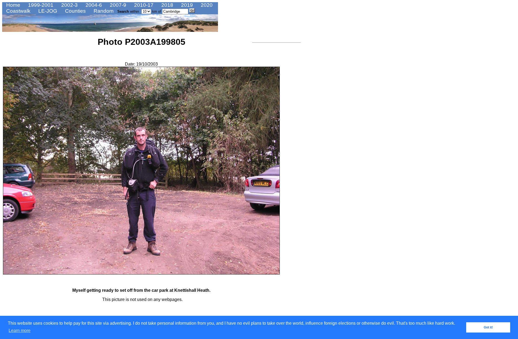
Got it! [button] (488, 327)
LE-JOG (47, 11)
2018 (166, 5)
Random (103, 11)
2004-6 (93, 5)
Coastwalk (17, 11)
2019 (186, 5)
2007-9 (117, 5)
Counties (75, 11)
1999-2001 (40, 5)
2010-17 (143, 5)
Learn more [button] (19, 330)
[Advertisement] (268, 125)
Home (12, 5)
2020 (206, 5)
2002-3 (69, 5)
